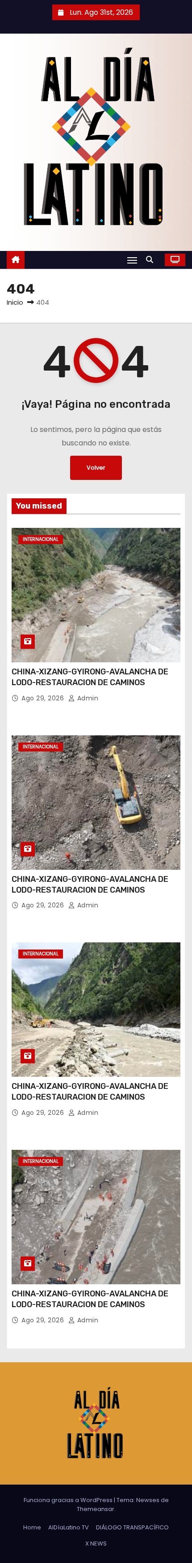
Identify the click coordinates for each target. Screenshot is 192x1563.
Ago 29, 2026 (43, 698)
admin (86, 698)
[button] (152, 259)
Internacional (40, 539)
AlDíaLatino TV (68, 1527)
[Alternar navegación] (132, 260)
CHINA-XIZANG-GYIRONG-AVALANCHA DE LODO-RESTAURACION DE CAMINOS (90, 677)
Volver (96, 467)
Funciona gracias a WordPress (69, 1500)
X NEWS (96, 1543)
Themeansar (95, 1509)
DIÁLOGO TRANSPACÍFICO (132, 1527)
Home (32, 1527)
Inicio (15, 302)
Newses (147, 1500)
